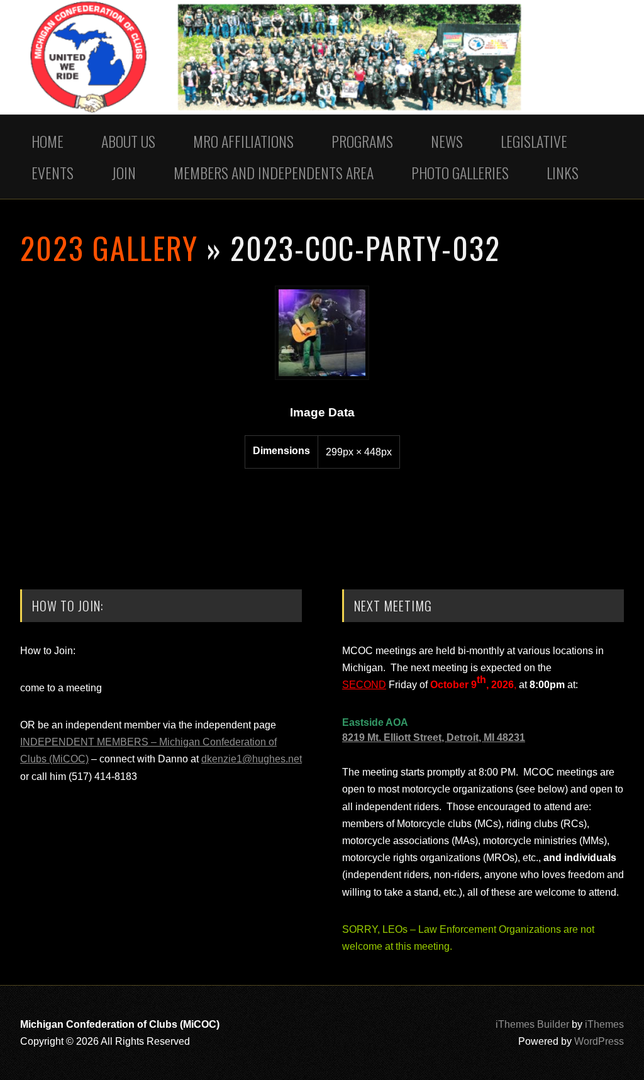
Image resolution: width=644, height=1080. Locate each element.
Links (563, 172)
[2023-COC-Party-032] (322, 376)
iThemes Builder (532, 1024)
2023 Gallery (109, 247)
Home (47, 141)
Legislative (534, 141)
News (447, 141)
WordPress (599, 1041)
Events (52, 172)
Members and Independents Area (274, 172)
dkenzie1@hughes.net (251, 759)
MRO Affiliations (243, 141)
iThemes (604, 1024)
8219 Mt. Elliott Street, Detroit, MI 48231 (433, 737)
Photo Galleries (460, 172)
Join (123, 172)
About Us (128, 141)
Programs (362, 141)
